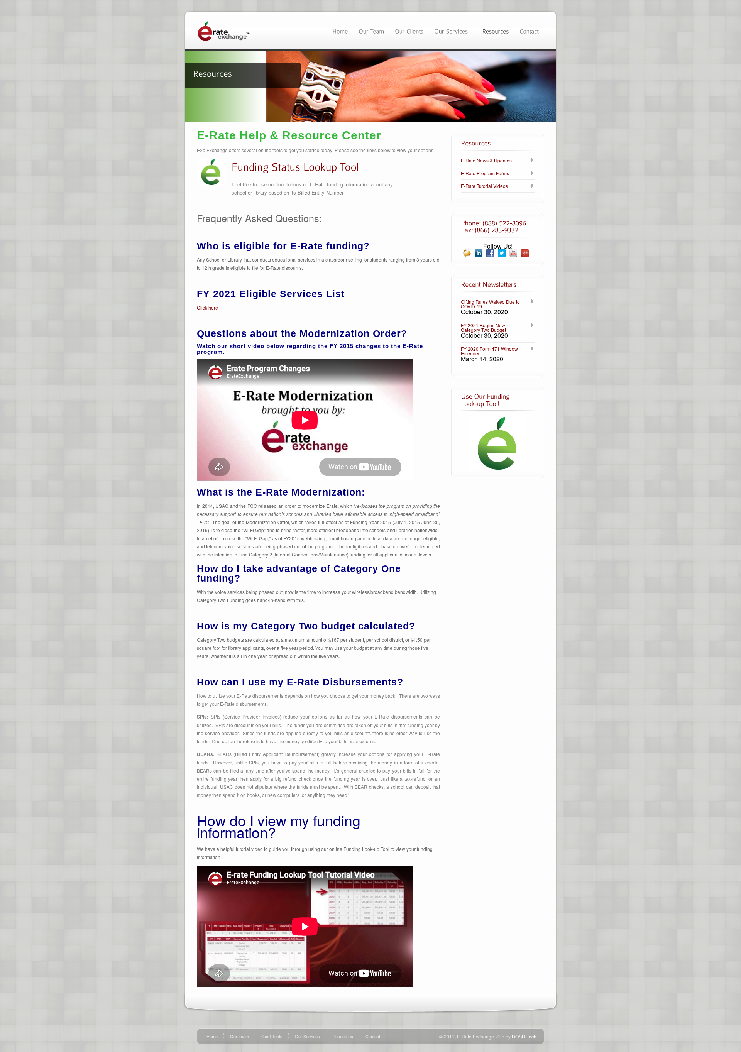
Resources (342, 1036)
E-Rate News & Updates (486, 160)
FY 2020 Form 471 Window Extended (489, 351)
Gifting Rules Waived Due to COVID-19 (490, 304)
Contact (372, 1036)
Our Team (239, 1036)
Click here (207, 307)
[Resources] (495, 30)
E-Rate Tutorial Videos (484, 186)
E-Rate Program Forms (485, 173)
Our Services (307, 1036)
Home (212, 1036)
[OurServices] (453, 30)
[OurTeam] (371, 30)
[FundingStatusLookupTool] (295, 166)
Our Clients (272, 1036)
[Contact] (529, 30)
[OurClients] (409, 30)
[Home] (340, 30)
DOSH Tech (524, 1036)
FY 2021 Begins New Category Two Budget (483, 327)
